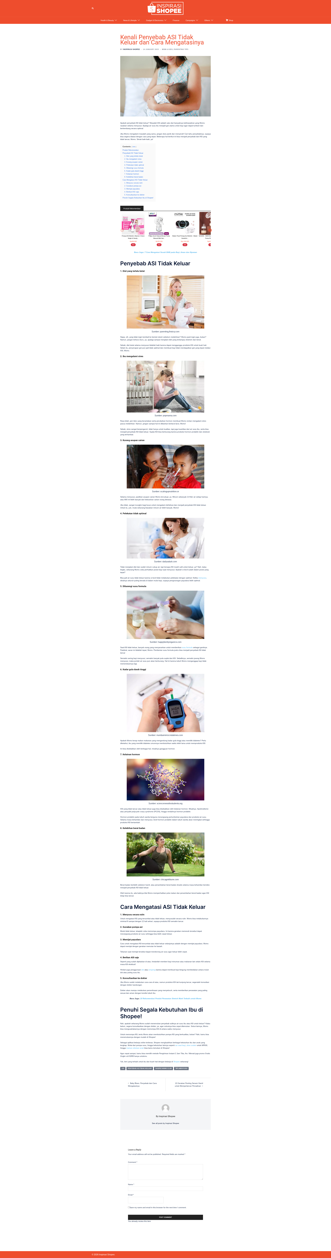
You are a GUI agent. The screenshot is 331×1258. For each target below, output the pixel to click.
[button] (93, 8)
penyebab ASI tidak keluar (140, 1068)
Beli (133, 245)
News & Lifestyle (130, 20)
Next (209, 230)
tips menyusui (181, 1068)
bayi (180, 1045)
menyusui (202, 578)
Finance (176, 20)
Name (131, 1184)
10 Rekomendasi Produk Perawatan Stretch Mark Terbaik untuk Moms (170, 998)
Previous (121, 230)
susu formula (187, 647)
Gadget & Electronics (154, 20)
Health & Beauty (107, 20)
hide (134, 146)
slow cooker (191, 1045)
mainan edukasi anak (135, 1048)
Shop (230, 20)
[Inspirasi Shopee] (165, 8)
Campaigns (190, 20)
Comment (132, 1162)
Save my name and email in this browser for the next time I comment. (158, 1207)
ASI (123, 1068)
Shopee (176, 1062)
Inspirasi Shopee (131, 49)
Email (131, 1195)
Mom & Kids (167, 49)
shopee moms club (163, 1068)
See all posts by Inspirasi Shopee (165, 1123)
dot (142, 970)
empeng (152, 970)
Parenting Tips (181, 49)
